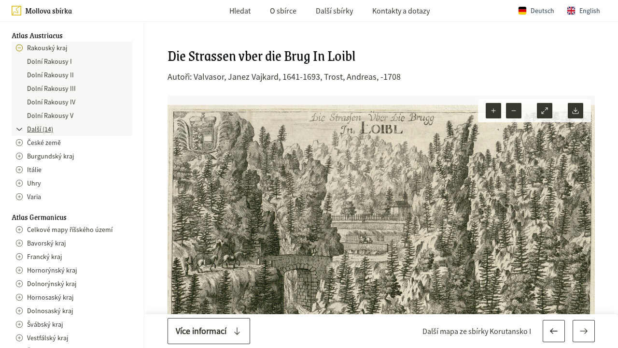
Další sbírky (334, 10)
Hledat (240, 10)
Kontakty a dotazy (401, 10)
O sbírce (283, 10)
